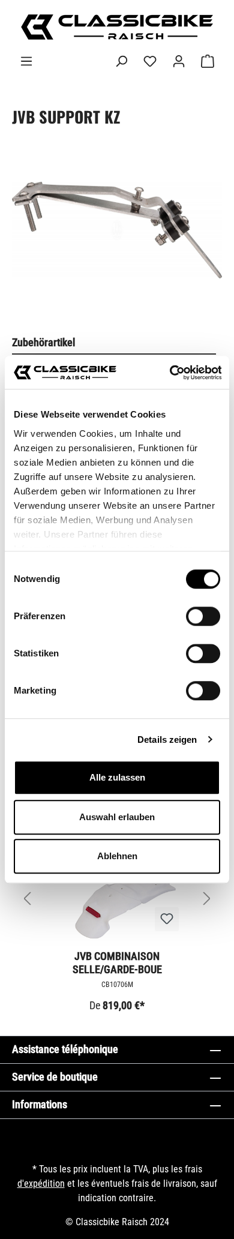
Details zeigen (167, 739)
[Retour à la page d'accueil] (117, 27)
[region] (117, 242)
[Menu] (26, 61)
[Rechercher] (121, 61)
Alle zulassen (117, 777)
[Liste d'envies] (150, 61)
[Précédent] (27, 898)
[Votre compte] (178, 61)
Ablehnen (117, 856)
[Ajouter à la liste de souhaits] (167, 919)
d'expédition (41, 1183)
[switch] (203, 616)
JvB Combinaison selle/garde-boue (117, 963)
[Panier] (207, 61)
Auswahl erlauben (117, 817)
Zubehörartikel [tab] (43, 342)
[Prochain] (207, 898)
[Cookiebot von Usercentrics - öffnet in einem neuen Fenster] (169, 372)
